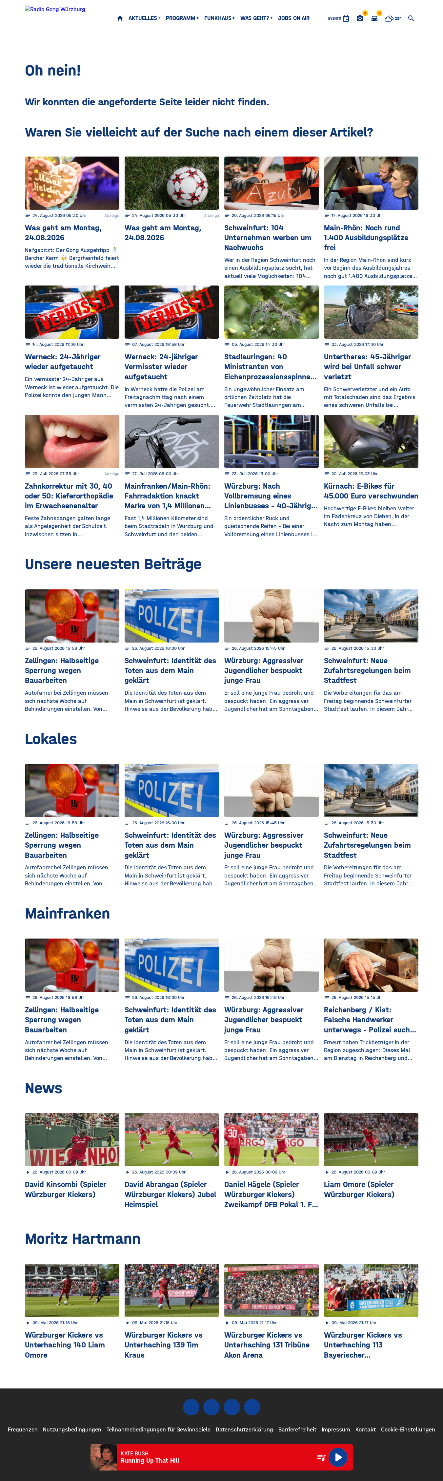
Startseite (120, 18)
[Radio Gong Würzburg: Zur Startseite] (55, 18)
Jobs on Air (294, 18)
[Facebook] (191, 1407)
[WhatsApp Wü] (252, 1407)
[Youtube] (232, 1407)
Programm (180, 18)
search (411, 18)
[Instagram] (211, 1407)
